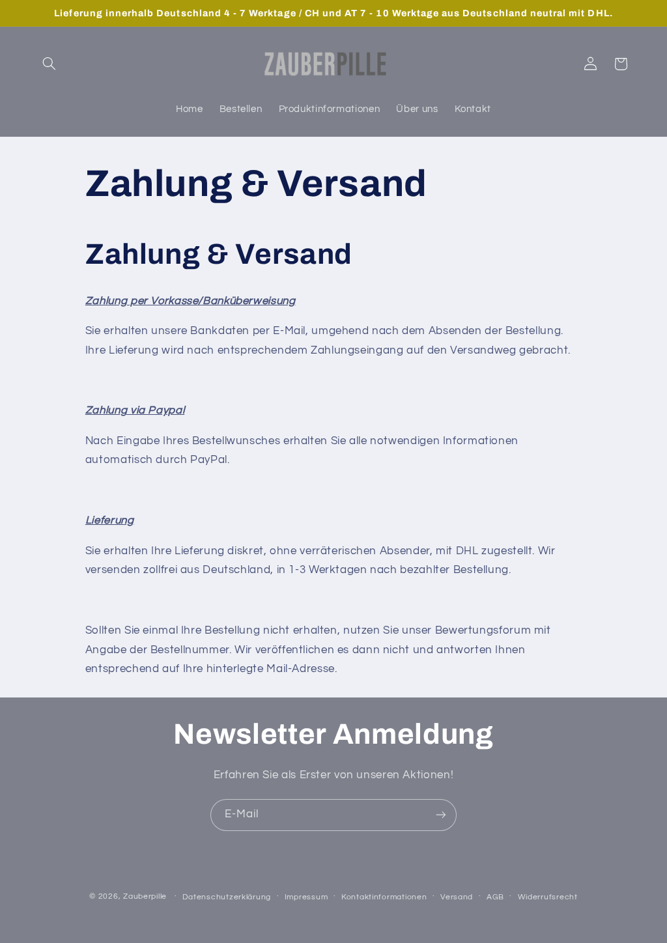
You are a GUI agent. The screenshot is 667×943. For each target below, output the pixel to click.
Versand (456, 897)
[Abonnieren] (441, 815)
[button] (49, 64)
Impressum (306, 897)
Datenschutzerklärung (226, 897)
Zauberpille (145, 896)
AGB (495, 897)
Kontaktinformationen (384, 897)
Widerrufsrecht (548, 897)
